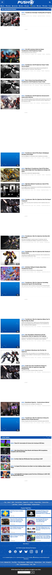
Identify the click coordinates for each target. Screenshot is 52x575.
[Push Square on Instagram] (31, 552)
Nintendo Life (7, 562)
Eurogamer (48, 562)
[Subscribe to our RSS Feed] (10, 552)
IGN (44, 562)
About (9, 502)
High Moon (47, 70)
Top (5, 502)
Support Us (25, 502)
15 (8, 469)
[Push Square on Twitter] (20, 552)
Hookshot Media (9, 557)
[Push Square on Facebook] (42, 552)
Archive (20, 504)
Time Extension (21, 562)
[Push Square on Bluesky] (26, 552)
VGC (18, 564)
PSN (38, 242)
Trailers (43, 54)
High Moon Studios (41, 16)
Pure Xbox (14, 562)
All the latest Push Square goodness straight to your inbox (26, 569)
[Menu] (2, 2)
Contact (31, 502)
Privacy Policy (37, 502)
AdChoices (37, 557)
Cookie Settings (27, 504)
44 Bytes (31, 557)
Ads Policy (15, 504)
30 (8, 477)
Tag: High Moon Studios (9, 9)
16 (8, 461)
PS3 (35, 54)
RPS (34, 564)
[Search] (50, 2)
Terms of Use (45, 502)
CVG (31, 564)
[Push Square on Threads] (36, 552)
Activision (35, 16)
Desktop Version (36, 504)
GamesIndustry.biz (24, 564)
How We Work (18, 502)
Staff (13, 502)
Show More (25, 543)
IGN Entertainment (20, 557)
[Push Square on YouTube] (15, 552)
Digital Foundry (29, 562)
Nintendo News (38, 562)
